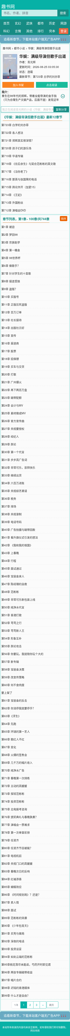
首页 (6, 23)
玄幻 (18, 23)
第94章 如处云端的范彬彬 (16, 957)
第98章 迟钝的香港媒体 (15, 988)
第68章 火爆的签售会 (14, 755)
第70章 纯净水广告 (12, 770)
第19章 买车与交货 (12, 366)
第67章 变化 (8, 747)
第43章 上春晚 (10, 553)
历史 (52, 23)
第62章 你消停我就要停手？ (18, 708)
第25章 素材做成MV (13, 413)
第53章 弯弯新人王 (12, 630)
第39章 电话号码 (11, 522)
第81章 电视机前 (11, 856)
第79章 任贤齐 (10, 840)
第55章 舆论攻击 (11, 646)
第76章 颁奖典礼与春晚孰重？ (19, 817)
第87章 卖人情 (10, 902)
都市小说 (19, 48)
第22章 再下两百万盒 (14, 390)
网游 (63, 23)
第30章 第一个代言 (12, 452)
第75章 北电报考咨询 (14, 809)
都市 (41, 23)
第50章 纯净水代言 (12, 607)
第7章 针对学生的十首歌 (16, 273)
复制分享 (61, 109)
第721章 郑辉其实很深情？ (17, 140)
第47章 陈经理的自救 (14, 584)
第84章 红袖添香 (11, 879)
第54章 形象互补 (11, 638)
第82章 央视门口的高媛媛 (16, 863)
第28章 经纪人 (10, 436)
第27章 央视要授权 (12, 429)
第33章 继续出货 (11, 475)
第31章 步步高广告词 (14, 460)
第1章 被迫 (8, 227)
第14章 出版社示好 (12, 328)
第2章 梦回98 (9, 234)
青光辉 (31, 62)
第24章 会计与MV (12, 405)
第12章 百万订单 (11, 312)
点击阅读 (51, 85)
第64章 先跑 (8, 724)
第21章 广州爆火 (11, 382)
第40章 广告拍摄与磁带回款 (18, 529)
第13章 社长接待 (11, 320)
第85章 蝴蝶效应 (11, 887)
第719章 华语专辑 (12, 156)
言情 (18, 31)
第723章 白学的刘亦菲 (46, 76)
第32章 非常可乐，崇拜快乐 (18, 467)
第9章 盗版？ (9, 289)
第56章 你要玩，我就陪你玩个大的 (22, 654)
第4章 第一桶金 (10, 250)
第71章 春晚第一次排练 (15, 778)
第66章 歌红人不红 (12, 739)
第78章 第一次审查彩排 (15, 832)
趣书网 (8, 6)
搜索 (63, 13)
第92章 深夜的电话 (12, 941)
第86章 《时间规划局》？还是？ (21, 894)
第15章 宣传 (8, 335)
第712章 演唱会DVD (13, 210)
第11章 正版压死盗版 (14, 304)
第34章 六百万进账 (12, 483)
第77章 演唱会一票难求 (15, 825)
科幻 (6, 31)
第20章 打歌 (8, 374)
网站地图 (35, 1030)
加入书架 (18, 85)
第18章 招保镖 (10, 359)
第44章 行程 (8, 561)
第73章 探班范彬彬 (12, 793)
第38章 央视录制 (11, 514)
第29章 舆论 (8, 444)
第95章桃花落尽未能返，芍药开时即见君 (26, 964)
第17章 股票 (8, 351)
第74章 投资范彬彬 (12, 801)
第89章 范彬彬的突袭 (14, 918)
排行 (41, 31)
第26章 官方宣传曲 (12, 421)
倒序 (63, 218)
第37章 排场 (8, 506)
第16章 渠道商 (10, 343)
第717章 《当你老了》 (15, 171)
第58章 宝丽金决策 (12, 669)
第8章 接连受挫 (10, 281)
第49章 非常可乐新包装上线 (18, 599)
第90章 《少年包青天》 (15, 925)
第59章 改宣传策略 (12, 677)
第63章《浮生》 (11, 716)
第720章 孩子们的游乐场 (16, 148)
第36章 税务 (8, 498)
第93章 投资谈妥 (11, 949)
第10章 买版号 (10, 297)
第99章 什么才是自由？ (15, 995)
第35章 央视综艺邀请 (14, 491)
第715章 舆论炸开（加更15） (19, 187)
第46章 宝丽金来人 (12, 576)
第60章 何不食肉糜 (12, 685)
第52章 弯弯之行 (11, 623)
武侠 (29, 23)
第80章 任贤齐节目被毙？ (16, 848)
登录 (63, 31)
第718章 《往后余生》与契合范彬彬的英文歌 (28, 164)
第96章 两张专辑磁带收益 (16, 972)
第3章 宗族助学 (10, 242)
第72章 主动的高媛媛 (14, 786)
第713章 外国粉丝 (12, 202)
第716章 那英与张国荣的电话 (19, 179)
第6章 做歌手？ (10, 265)
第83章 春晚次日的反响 (15, 871)
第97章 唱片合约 (11, 980)
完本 (52, 31)
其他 (29, 31)
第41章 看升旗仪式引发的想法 (19, 537)
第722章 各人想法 (12, 133)
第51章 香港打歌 (11, 615)
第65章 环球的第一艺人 (15, 731)
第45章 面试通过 (11, 568)
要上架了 (6, 693)
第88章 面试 (8, 910)
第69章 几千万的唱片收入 (16, 762)
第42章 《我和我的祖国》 (16, 545)
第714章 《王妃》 (12, 195)
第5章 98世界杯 (10, 258)
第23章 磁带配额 (11, 397)
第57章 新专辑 (10, 661)
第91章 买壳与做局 (12, 933)
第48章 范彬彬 (10, 592)
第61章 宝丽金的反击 (14, 700)
